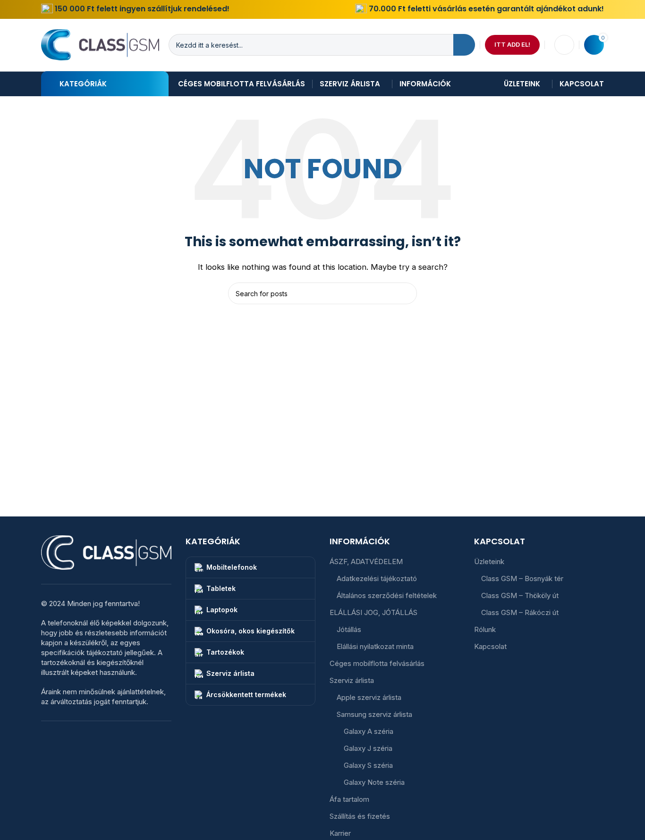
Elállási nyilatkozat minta (375, 646)
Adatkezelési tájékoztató (377, 578)
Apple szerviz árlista (369, 697)
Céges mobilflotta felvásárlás (377, 663)
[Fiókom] (564, 44)
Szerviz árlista (352, 680)
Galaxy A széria (368, 731)
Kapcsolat (490, 646)
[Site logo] (100, 44)
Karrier (340, 833)
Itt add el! (512, 44)
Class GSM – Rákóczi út (520, 612)
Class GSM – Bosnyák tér (522, 578)
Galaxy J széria (368, 748)
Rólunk (485, 629)
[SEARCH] (464, 45)
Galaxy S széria (368, 765)
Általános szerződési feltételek (387, 595)
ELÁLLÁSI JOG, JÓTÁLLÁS (373, 612)
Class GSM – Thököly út (520, 595)
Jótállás (349, 629)
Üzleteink (489, 561)
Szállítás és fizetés (360, 816)
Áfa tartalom (349, 799)
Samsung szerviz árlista (374, 714)
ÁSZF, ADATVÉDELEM (366, 561)
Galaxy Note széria (374, 782)
